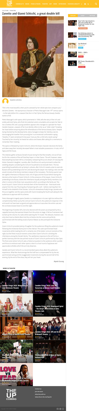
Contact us (38, 389)
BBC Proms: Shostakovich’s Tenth (86, 62)
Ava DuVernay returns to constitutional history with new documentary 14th (86, 34)
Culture (5, 10)
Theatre (45, 4)
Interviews (62, 4)
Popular (72, 15)
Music (27, 4)
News (55, 4)
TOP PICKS (92, 15)
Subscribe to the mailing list (43, 397)
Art (50, 4)
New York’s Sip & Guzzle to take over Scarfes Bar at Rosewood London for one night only (86, 23)
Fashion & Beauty (74, 4)
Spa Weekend (82, 43)
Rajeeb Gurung (16, 100)
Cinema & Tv (20, 4)
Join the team (39, 391)
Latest (82, 15)
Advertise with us (40, 394)
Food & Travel (36, 4)
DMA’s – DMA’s (82, 52)
